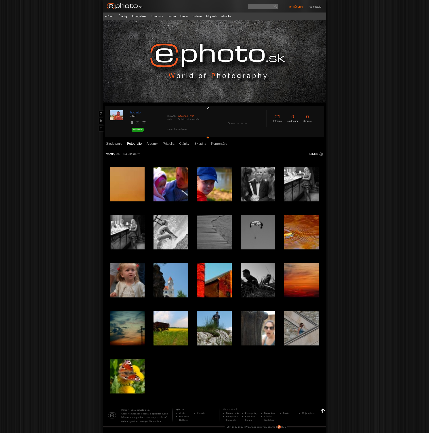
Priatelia (168, 143)
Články (123, 16)
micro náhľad (310, 154)
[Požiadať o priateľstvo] (132, 123)
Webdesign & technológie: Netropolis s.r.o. (143, 421)
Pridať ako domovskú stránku (260, 427)
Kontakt (201, 413)
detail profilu (207, 138)
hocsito (135, 112)
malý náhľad (313, 154)
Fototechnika (233, 413)
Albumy (152, 143)
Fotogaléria (139, 16)
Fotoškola (231, 420)
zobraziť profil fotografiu (207, 108)
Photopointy (251, 413)
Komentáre (219, 143)
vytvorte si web (186, 116)
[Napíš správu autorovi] (138, 123)
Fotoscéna (269, 413)
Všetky (113, 154)
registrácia (315, 6)
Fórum (172, 16)
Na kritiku (131, 154)
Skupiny (200, 143)
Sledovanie (114, 143)
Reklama (183, 420)
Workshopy (269, 420)
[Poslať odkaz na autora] (144, 122)
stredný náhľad (316, 154)
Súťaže (197, 16)
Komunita (157, 16)
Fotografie (134, 143)
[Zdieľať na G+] (100, 113)
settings (321, 154)
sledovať (137, 129)
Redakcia (184, 416)
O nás (182, 413)
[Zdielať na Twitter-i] (100, 121)
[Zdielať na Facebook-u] (100, 128)
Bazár (184, 16)
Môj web (211, 16)
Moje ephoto (308, 413)
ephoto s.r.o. (143, 410)
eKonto (226, 16)
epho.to (180, 409)
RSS (283, 427)
